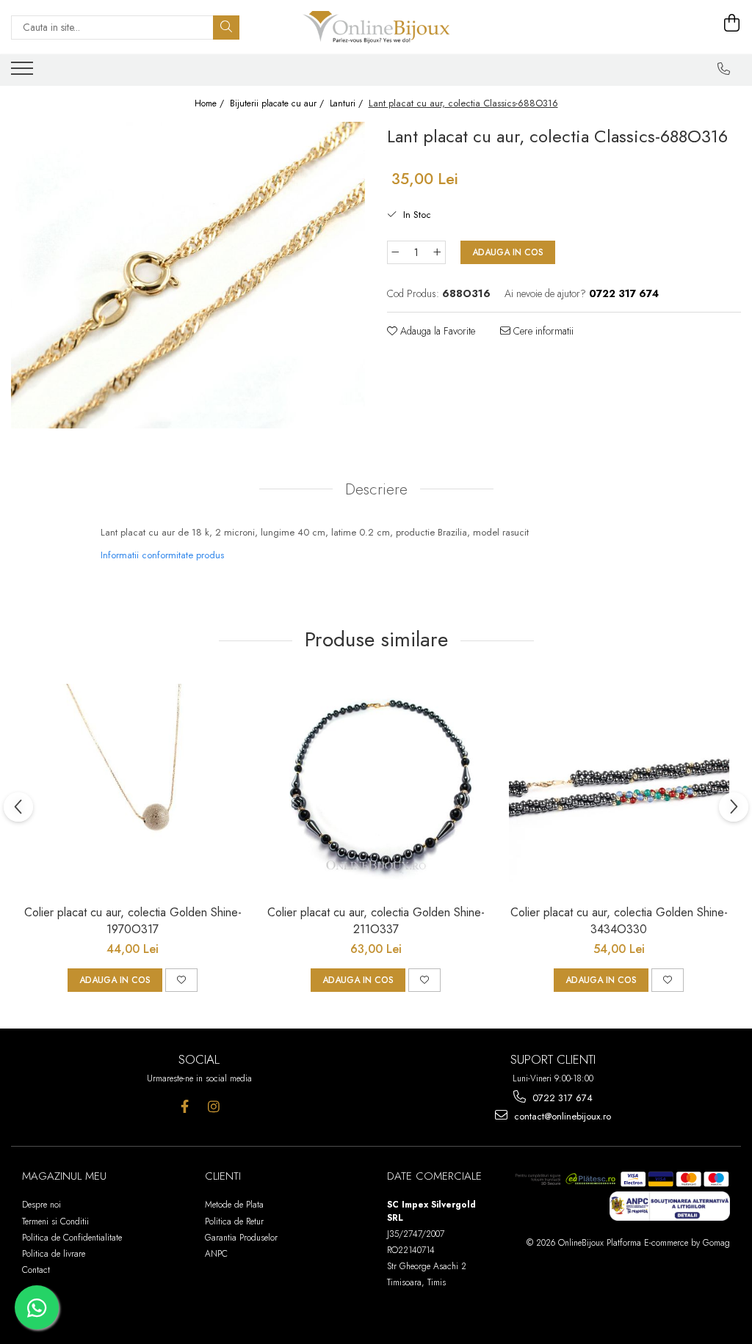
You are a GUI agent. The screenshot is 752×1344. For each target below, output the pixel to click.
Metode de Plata (234, 1204)
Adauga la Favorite (436, 331)
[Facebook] (185, 1107)
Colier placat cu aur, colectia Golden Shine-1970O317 (133, 921)
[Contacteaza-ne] (724, 69)
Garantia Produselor (241, 1237)
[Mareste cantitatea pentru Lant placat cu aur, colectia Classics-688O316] (438, 252)
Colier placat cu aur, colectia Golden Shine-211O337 (376, 921)
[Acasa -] (376, 27)
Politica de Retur (234, 1221)
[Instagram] (213, 1107)
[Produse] (24, 73)
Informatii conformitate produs (162, 555)
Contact (36, 1270)
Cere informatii (542, 331)
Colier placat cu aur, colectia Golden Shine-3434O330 (619, 921)
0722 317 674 (561, 1098)
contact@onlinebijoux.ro (561, 1116)
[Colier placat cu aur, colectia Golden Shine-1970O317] (133, 786)
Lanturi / (348, 104)
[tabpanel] (188, 275)
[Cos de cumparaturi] (732, 23)
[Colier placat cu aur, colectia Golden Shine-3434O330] (619, 786)
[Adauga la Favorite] (181, 980)
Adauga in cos (507, 252)
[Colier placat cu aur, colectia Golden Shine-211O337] (376, 786)
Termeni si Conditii (55, 1221)
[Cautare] (226, 27)
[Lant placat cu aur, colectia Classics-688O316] (188, 275)
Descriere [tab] (376, 489)
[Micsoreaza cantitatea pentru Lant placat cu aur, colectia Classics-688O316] (395, 252)
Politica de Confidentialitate (72, 1237)
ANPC (216, 1253)
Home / (211, 104)
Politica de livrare (53, 1253)
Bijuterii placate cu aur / (278, 104)
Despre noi (41, 1204)
